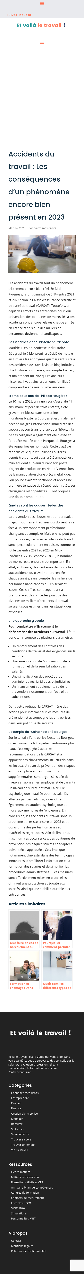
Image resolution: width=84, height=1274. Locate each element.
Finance (16, 1108)
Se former (17, 1129)
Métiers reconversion (25, 1177)
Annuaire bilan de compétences (32, 1187)
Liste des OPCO (21, 1203)
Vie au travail (19, 1150)
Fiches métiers (20, 1172)
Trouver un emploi (23, 1145)
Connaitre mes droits (42, 228)
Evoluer (16, 1103)
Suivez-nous (17, 15)
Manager (17, 1119)
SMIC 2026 (18, 1208)
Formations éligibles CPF (27, 1182)
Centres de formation (25, 1192)
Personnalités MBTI (23, 1218)
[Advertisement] (42, 93)
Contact (16, 1240)
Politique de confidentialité (28, 1251)
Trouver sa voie (21, 1139)
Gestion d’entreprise (24, 1113)
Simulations (19, 1213)
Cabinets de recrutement (27, 1198)
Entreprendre (20, 1098)
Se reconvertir (20, 1134)
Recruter (16, 1124)
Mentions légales (22, 1246)
